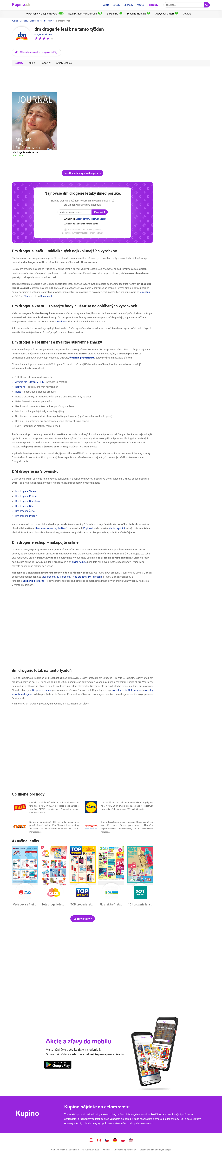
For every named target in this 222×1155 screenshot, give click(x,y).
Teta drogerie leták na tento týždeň (54, 877)
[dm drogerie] (21, 36)
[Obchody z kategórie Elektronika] (114, 13)
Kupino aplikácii (117, 528)
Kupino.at (91, 1140)
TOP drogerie (95, 576)
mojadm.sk (61, 321)
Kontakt (106, 1149)
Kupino (15, 21)
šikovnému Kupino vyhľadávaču (51, 528)
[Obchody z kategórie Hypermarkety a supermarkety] (45, 13)
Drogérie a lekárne (43, 34)
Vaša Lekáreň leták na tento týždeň (25, 877)
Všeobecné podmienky (125, 1149)
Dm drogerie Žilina (25, 510)
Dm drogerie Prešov (26, 515)
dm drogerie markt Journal (34, 125)
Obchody (128, 4)
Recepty (153, 4)
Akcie (106, 4)
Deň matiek (46, 296)
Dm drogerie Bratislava (27, 501)
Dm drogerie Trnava (25, 491)
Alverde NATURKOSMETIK (29, 381)
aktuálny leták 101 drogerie (127, 690)
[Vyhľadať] (207, 4)
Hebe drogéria (79, 576)
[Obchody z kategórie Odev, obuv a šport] (166, 13)
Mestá (140, 4)
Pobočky (45, 63)
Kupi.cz (107, 1140)
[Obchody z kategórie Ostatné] (187, 13)
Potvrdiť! (99, 212)
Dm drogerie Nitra (24, 506)
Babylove (20, 386)
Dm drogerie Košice (26, 496)
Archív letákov (64, 63)
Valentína (145, 292)
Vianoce (28, 296)
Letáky (116, 4)
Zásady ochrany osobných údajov (90, 219)
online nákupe (79, 561)
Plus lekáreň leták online (111, 877)
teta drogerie (48, 576)
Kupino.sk (88, 528)
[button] (36, 38)
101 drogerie (63, 576)
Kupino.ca (99, 1140)
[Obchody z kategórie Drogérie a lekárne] (138, 13)
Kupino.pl (123, 1140)
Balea (18, 391)
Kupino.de (115, 1140)
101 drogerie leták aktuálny (140, 877)
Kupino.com (131, 1140)
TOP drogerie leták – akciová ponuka (83, 877)
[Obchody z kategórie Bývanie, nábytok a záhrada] (85, 13)
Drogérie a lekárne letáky (41, 21)
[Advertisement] (82, 78)
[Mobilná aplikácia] (58, 1065)
